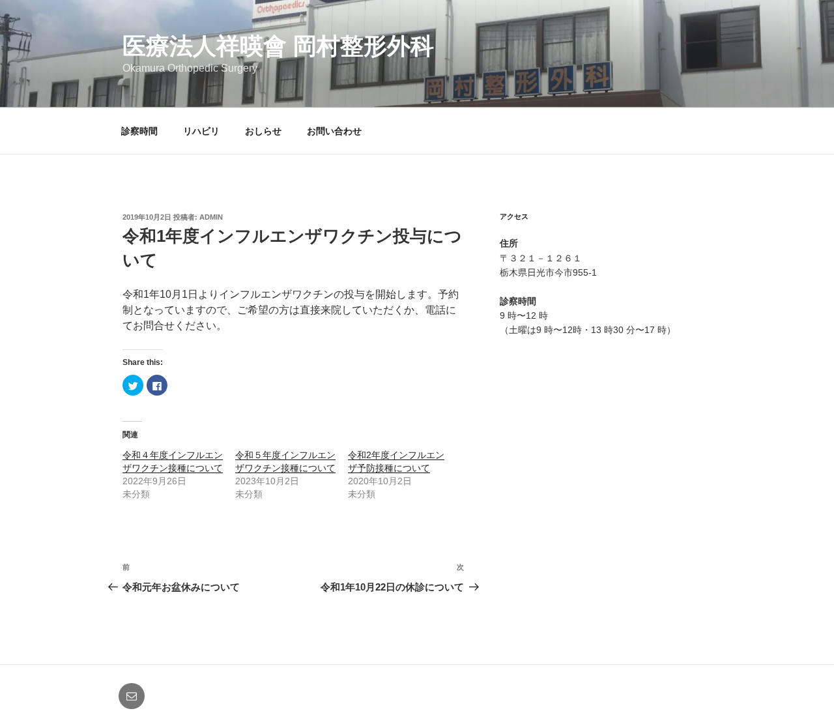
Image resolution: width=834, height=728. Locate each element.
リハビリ (201, 131)
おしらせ (263, 131)
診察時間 (139, 131)
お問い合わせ (334, 131)
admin (211, 217)
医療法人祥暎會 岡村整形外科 (278, 46)
